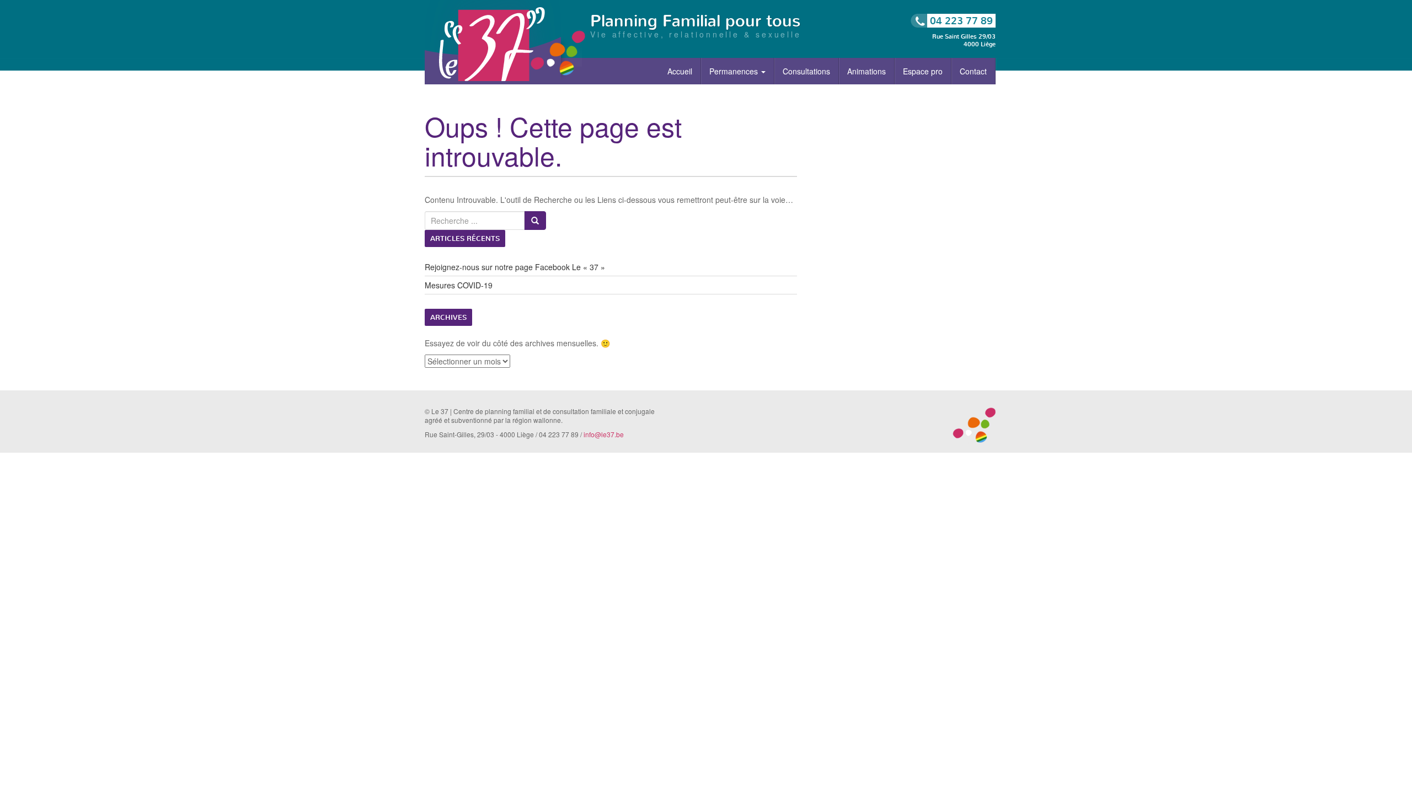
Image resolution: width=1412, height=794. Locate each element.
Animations (866, 71)
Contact (973, 71)
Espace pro (923, 71)
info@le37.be (604, 434)
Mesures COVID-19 (459, 285)
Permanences (734, 71)
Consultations (806, 71)
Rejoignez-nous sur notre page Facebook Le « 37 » (515, 266)
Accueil (679, 71)
